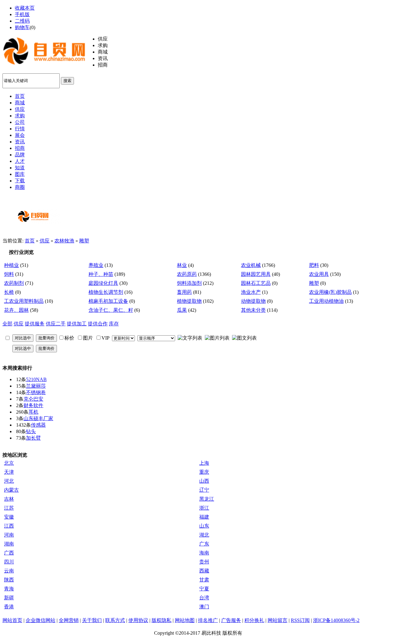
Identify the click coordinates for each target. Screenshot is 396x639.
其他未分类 (253, 310)
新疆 (9, 597)
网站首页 (12, 620)
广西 (9, 552)
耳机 (33, 412)
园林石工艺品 (256, 283)
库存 (114, 323)
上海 (204, 463)
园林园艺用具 (256, 274)
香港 (9, 606)
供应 (45, 240)
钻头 (31, 431)
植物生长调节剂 (105, 292)
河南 (9, 534)
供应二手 (56, 323)
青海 (9, 588)
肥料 (314, 265)
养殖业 (95, 265)
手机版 (22, 14)
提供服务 (35, 323)
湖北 (204, 534)
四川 (9, 561)
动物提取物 (253, 301)
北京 (9, 463)
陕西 (9, 579)
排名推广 (208, 620)
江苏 (9, 508)
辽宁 (204, 490)
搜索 (67, 80)
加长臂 (33, 438)
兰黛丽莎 (36, 386)
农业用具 (319, 274)
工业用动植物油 (326, 301)
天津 (9, 472)
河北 (9, 481)
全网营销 (69, 620)
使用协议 (138, 620)
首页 (30, 240)
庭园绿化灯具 (103, 283)
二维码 (22, 21)
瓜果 (182, 310)
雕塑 (84, 240)
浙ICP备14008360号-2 (336, 620)
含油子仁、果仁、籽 (110, 310)
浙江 (204, 508)
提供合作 (98, 323)
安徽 (9, 516)
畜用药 (184, 292)
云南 (9, 570)
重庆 (204, 472)
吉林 (9, 499)
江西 (9, 525)
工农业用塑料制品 (24, 301)
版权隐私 (161, 620)
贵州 (204, 561)
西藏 (204, 570)
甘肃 (204, 579)
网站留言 (277, 620)
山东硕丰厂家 (38, 418)
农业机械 (251, 265)
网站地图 (185, 620)
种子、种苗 (100, 274)
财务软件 (33, 405)
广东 (204, 543)
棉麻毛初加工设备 (108, 301)
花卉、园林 (16, 310)
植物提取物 (189, 301)
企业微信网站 (40, 620)
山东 (204, 525)
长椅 (9, 292)
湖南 (9, 543)
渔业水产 (251, 292)
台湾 (204, 597)
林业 (182, 265)
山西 (204, 481)
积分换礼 (254, 620)
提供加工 (77, 323)
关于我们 (92, 620)
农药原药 (187, 274)
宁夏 (204, 588)
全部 (7, 323)
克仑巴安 (33, 399)
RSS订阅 (300, 620)
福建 (204, 516)
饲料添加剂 (189, 283)
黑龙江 (206, 499)
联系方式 (115, 620)
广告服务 (231, 620)
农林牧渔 (64, 240)
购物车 (22, 27)
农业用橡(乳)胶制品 (330, 292)
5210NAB (36, 379)
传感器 (38, 425)
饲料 (9, 274)
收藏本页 (25, 8)
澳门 (204, 606)
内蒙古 (11, 490)
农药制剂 (14, 283)
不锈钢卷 (36, 392)
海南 (204, 552)
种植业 (11, 265)
